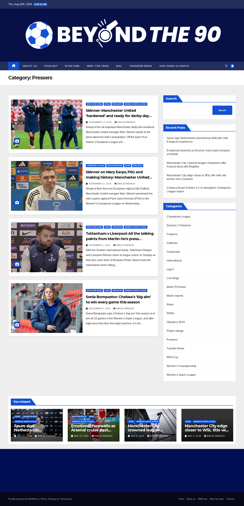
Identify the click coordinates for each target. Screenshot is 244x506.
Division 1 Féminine (179, 225)
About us (30, 65)
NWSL (171, 313)
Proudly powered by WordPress (23, 499)
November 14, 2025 (100, 122)
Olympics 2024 (176, 322)
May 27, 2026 (25, 436)
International (174, 260)
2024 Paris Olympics (174, 65)
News (107, 104)
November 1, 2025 (100, 245)
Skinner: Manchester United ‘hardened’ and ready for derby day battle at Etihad (117, 115)
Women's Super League (135, 104)
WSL (119, 65)
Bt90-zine (72, 65)
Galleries (172, 243)
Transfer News (140, 65)
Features (172, 234)
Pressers (117, 104)
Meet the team (98, 65)
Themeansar (65, 499)
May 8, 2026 (138, 436)
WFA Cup (172, 357)
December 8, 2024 (100, 308)
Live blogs (173, 278)
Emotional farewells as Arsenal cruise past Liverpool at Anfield (93, 430)
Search (171, 98)
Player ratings (175, 330)
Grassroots (173, 251)
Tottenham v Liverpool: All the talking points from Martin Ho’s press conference (120, 238)
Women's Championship (181, 366)
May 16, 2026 (81, 436)
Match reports (175, 295)
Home (181, 499)
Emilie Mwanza (126, 122)
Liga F (170, 269)
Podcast (51, 65)
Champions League (95, 165)
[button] (226, 65)
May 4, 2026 (195, 436)
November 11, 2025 (100, 184)
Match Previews (94, 104)
